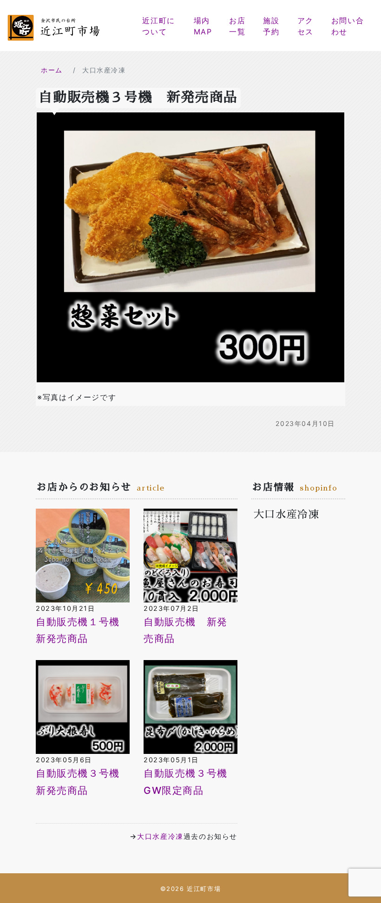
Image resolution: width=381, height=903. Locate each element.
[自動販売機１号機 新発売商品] (83, 554)
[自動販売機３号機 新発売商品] (83, 706)
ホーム (52, 70)
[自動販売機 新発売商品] (190, 554)
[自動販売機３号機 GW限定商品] (190, 706)
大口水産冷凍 (160, 836)
